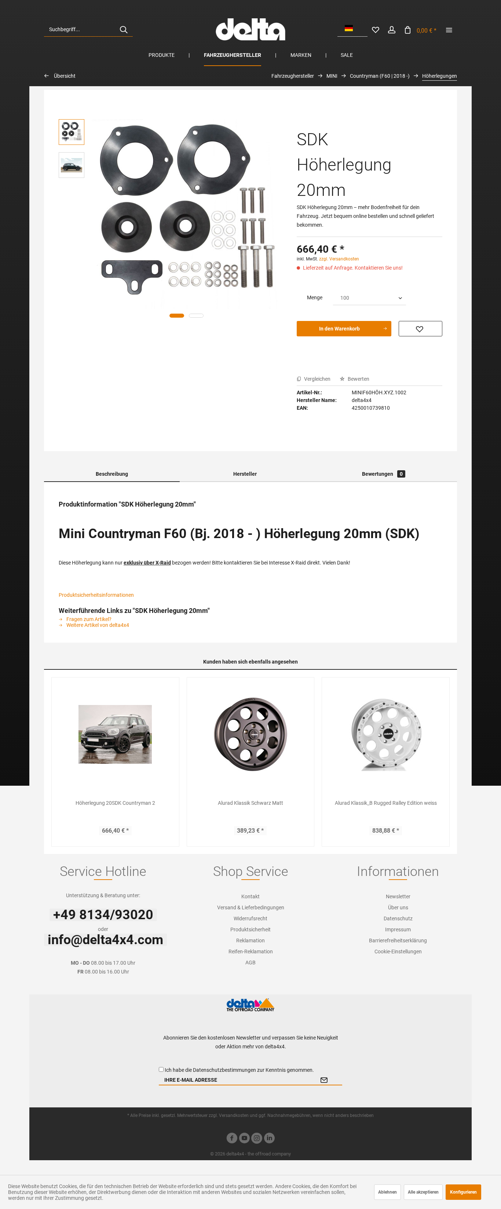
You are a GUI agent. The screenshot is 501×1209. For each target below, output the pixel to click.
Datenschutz (398, 918)
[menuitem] (88, 29)
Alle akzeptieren (423, 1192)
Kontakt (250, 896)
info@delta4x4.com (105, 940)
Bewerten (358, 379)
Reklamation (250, 940)
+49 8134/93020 (103, 915)
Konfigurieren (463, 1192)
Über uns (398, 907)
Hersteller (245, 474)
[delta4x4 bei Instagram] (256, 1139)
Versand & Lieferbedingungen (250, 907)
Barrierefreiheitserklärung (398, 940)
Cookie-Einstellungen (398, 951)
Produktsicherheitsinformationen (96, 595)
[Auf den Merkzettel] (420, 328)
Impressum (398, 929)
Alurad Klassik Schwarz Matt (250, 803)
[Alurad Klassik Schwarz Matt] (250, 734)
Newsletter (398, 896)
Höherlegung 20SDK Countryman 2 (115, 803)
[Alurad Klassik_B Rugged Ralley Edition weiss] (385, 734)
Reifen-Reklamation (250, 951)
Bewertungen (382, 474)
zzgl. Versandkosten (339, 259)
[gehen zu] (449, 29)
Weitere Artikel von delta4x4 (97, 625)
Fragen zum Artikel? (88, 619)
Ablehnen (387, 1192)
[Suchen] (123, 29)
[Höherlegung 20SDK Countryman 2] (115, 734)
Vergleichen (316, 379)
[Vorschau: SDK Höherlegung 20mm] (71, 132)
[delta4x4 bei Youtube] (244, 1139)
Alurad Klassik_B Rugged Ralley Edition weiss (386, 803)
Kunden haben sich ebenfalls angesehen (250, 662)
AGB (250, 962)
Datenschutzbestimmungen (224, 1070)
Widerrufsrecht (250, 918)
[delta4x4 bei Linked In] (269, 1139)
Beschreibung (112, 474)
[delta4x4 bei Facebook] (231, 1139)
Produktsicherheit (250, 929)
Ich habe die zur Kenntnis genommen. (239, 1070)
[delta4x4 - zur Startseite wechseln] (250, 29)
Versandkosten (234, 1115)
